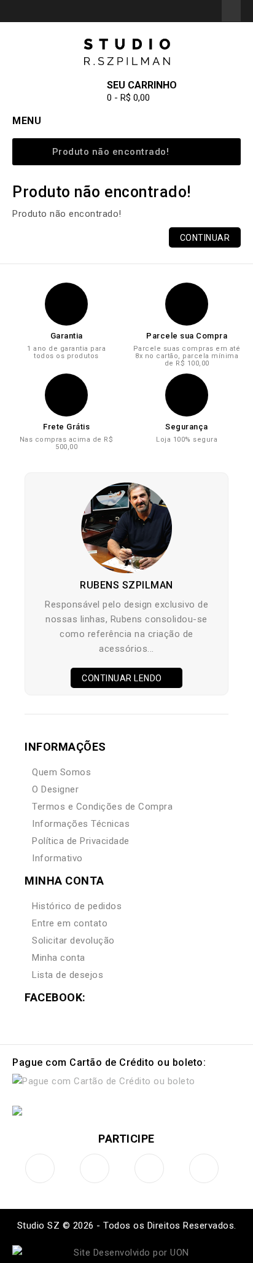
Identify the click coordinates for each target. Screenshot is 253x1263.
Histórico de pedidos (77, 906)
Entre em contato (69, 923)
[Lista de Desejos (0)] (178, 10)
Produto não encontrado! (110, 151)
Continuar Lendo (123, 678)
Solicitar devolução (73, 940)
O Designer (55, 789)
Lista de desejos (67, 974)
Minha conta (58, 957)
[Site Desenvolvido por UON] (126, 1252)
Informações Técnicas (81, 823)
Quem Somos (61, 772)
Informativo (57, 858)
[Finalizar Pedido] (208, 10)
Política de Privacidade (81, 841)
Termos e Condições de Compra (102, 806)
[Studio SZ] (126, 52)
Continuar (205, 238)
